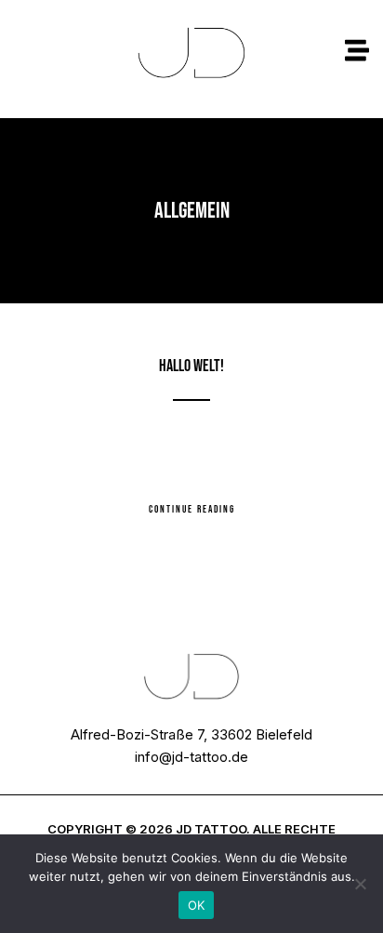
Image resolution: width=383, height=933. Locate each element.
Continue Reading (192, 509)
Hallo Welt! (191, 366)
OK (196, 905)
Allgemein (192, 339)
